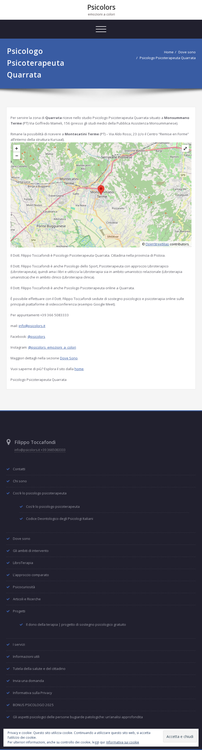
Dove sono (187, 52)
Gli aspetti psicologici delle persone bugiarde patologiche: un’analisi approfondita (78, 717)
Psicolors (101, 7)
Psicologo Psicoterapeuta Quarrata (168, 57)
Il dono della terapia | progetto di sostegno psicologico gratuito (76, 624)
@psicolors (36, 336)
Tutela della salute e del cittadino (39, 668)
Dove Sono (69, 358)
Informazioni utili (26, 656)
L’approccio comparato (31, 574)
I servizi (19, 644)
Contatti (19, 469)
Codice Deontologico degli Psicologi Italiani (59, 518)
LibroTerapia (23, 562)
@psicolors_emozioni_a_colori (52, 347)
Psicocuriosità (24, 587)
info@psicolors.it (32, 325)
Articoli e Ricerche (27, 599)
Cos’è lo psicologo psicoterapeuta (40, 493)
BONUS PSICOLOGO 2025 (33, 704)
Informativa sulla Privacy (32, 692)
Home (169, 52)
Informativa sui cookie (122, 742)
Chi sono (20, 481)
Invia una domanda (28, 680)
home (79, 368)
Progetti (19, 611)
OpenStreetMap (157, 244)
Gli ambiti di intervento (31, 550)
